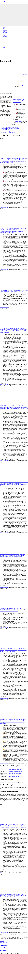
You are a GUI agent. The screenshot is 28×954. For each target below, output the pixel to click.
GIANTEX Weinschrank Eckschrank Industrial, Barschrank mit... (18, 101)
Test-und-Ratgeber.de (5, 1)
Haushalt (5, 32)
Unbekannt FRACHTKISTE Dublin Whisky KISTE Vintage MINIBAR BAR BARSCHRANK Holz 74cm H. (14, 291)
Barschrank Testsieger (6, 129)
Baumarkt (5, 28)
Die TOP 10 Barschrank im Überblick (9, 127)
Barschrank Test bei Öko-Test (15, 771)
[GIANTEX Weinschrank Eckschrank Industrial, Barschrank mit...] (20, 98)
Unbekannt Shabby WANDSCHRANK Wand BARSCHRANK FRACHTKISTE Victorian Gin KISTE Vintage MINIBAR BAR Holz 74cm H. (13, 610)
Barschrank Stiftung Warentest (7, 131)
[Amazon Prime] (7, 585)
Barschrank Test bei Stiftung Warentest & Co (11, 128)
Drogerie (5, 30)
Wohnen (5, 36)
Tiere (4, 35)
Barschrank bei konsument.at (15, 773)
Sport (4, 33)
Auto (4, 27)
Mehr (4, 47)
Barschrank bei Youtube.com (15, 776)
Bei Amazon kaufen (17, 121)
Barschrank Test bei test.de (15, 769)
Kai (22, 85)
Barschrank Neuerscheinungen (8, 132)
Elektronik (5, 31)
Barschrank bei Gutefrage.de (15, 774)
